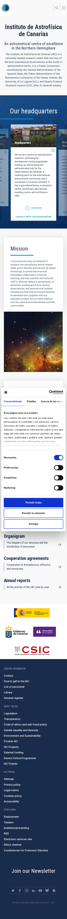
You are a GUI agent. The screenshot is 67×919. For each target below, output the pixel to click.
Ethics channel (12, 844)
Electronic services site (18, 839)
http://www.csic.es (32, 650)
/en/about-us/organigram (59, 544)
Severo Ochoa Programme (20, 758)
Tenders (9, 822)
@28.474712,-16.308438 (33, 208)
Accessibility (11, 801)
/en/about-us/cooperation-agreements (59, 566)
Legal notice (11, 790)
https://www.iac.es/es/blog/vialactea (54, 890)
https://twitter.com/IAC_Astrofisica (13, 890)
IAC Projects (11, 747)
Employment (11, 816)
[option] (33, 172)
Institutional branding (16, 828)
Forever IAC (11, 741)
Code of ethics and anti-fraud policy (25, 724)
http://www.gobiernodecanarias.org (16, 631)
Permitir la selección (33, 513)
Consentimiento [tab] (13, 401)
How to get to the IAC (16, 681)
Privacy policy (12, 784)
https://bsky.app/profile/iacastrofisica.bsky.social (47, 890)
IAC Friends (11, 763)
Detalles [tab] (31, 401)
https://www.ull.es (45, 631)
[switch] (58, 467)
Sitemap (9, 779)
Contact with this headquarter (33, 217)
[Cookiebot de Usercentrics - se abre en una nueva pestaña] (49, 392)
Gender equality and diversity (21, 730)
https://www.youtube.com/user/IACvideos (40, 890)
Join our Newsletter (33, 871)
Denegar (33, 523)
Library (8, 692)
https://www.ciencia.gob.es (32, 612)
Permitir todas (34, 502)
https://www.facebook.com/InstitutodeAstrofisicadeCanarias (19, 890)
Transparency (12, 719)
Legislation (10, 713)
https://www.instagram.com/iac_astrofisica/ (26, 890)
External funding (13, 752)
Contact (8, 675)
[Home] (5, 8)
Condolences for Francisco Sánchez (26, 850)
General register (13, 698)
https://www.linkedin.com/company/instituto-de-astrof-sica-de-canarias (33, 890)
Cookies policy (13, 795)
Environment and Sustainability (22, 735)
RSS (6, 833)
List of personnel (14, 686)
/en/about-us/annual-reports (59, 587)
